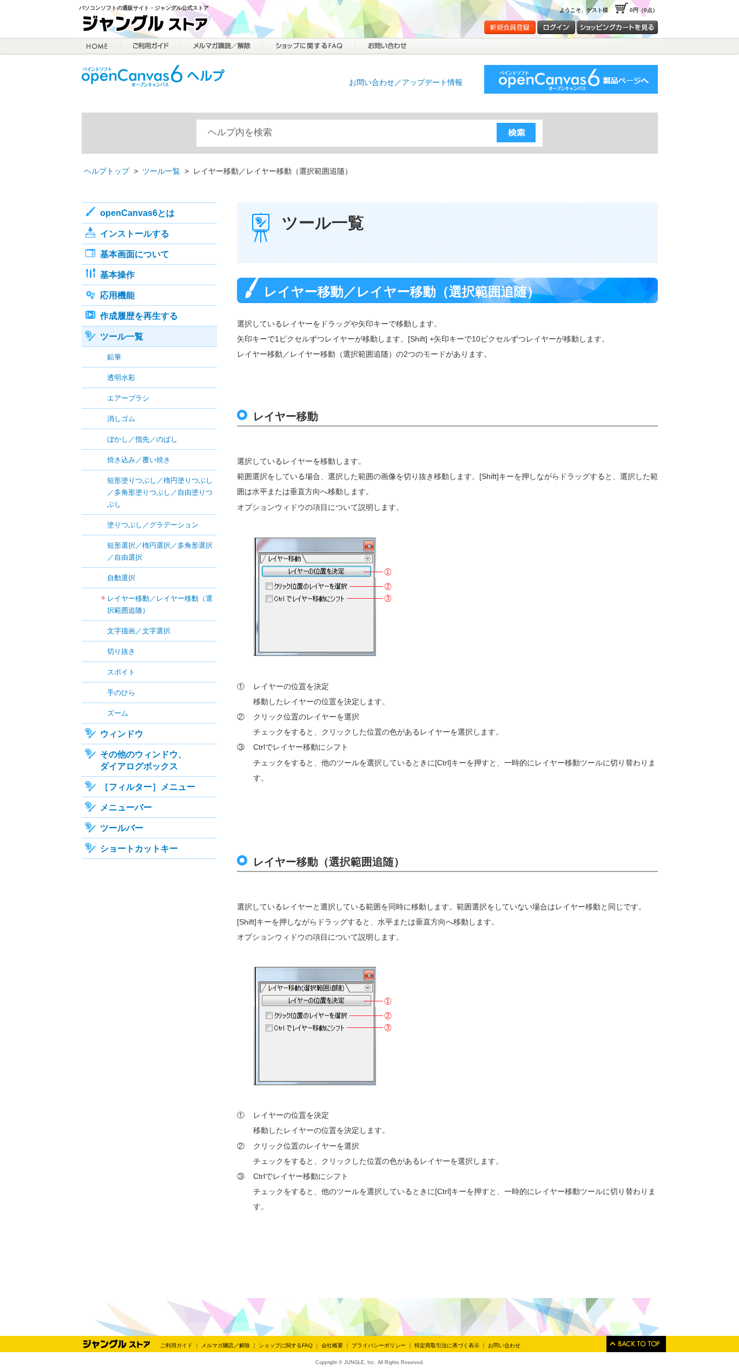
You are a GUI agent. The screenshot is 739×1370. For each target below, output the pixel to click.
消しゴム (121, 419)
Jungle (117, 1344)
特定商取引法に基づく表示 (446, 1345)
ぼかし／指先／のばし (142, 439)
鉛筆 (114, 357)
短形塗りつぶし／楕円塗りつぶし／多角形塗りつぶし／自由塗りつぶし (160, 492)
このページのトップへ (636, 1344)
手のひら (121, 693)
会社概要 (332, 1345)
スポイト (121, 672)
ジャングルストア (149, 25)
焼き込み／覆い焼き (138, 460)
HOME (97, 46)
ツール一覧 (161, 171)
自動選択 (121, 578)
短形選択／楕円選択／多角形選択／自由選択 (160, 551)
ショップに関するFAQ (309, 46)
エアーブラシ (128, 398)
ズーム (117, 713)
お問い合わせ (504, 1345)
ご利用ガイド (151, 46)
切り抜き (121, 651)
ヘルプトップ (106, 171)
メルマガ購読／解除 (222, 46)
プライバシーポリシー (379, 1345)
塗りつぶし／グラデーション (153, 525)
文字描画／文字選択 (138, 631)
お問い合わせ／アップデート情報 (406, 82)
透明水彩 (121, 377)
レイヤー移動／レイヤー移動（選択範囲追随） (160, 604)
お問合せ (386, 46)
